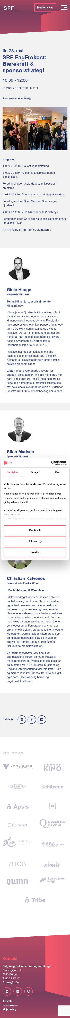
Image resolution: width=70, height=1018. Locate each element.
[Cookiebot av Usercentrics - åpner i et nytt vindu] (51, 462)
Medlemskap (45, 7)
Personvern (10, 1005)
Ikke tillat (35, 552)
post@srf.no (13, 982)
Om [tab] (57, 472)
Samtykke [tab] (13, 472)
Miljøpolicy (9, 1009)
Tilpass (33, 541)
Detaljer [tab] (35, 472)
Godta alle (35, 530)
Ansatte (8, 1001)
